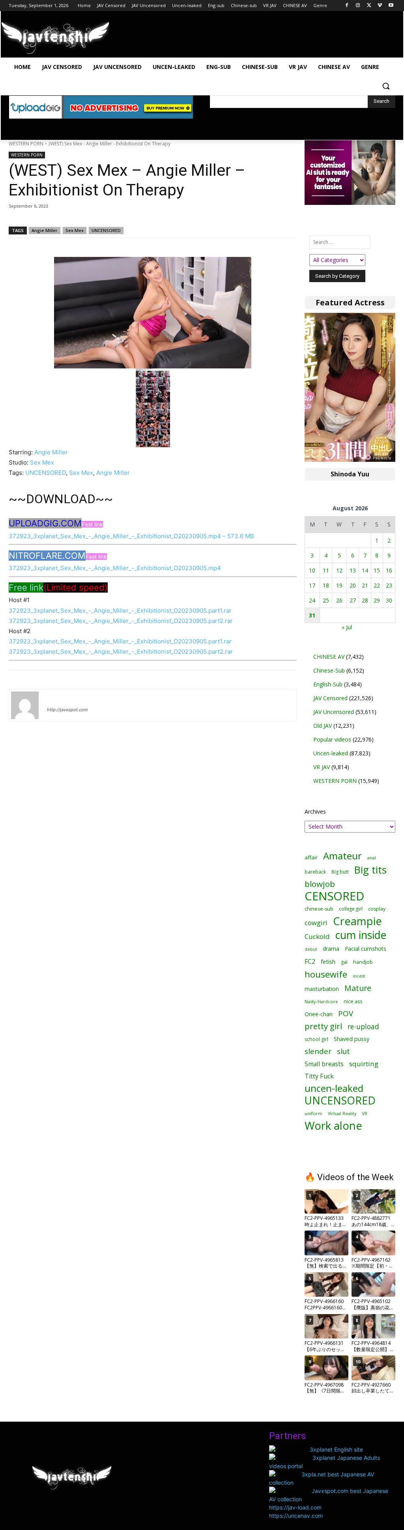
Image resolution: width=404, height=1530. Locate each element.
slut (343, 1051)
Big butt (340, 871)
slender (318, 1051)
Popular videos (332, 739)
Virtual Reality (342, 1113)
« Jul (347, 627)
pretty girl (323, 1026)
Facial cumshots (365, 948)
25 (326, 600)
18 (326, 585)
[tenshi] (25, 705)
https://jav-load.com (295, 1507)
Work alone (333, 1125)
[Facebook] (347, 5)
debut (311, 949)
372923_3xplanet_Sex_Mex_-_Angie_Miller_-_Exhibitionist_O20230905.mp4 (115, 568)
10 (312, 570)
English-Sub (327, 684)
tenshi (56, 698)
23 (389, 585)
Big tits (370, 870)
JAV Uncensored (333, 712)
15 (377, 570)
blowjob (320, 884)
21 (365, 585)
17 (312, 585)
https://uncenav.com (296, 1515)
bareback (315, 871)
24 (312, 600)
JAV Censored (330, 698)
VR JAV (321, 767)
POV (345, 1013)
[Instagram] (358, 5)
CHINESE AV (328, 656)
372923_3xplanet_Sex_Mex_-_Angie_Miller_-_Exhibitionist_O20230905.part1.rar (120, 610)
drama (331, 948)
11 (326, 570)
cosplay (376, 908)
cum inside (360, 935)
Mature (357, 988)
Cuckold (317, 936)
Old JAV (322, 725)
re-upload (363, 1026)
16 (389, 570)
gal (344, 962)
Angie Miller (45, 230)
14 (365, 570)
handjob (363, 962)
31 (312, 615)
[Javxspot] (55, 38)
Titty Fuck (319, 1076)
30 (389, 600)
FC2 (310, 961)
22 (377, 585)
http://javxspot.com (67, 709)
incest (359, 976)
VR (364, 1113)
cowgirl (316, 922)
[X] (369, 5)
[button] (385, 85)
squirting (363, 1064)
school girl (316, 1039)
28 (365, 600)
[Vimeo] (379, 5)
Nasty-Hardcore (321, 1001)
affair (311, 857)
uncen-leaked (334, 1088)
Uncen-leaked (330, 753)
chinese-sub (319, 908)
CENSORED (334, 896)
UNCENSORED (106, 230)
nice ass (353, 1001)
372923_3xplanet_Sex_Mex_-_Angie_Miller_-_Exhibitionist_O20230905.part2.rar (121, 621)
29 (377, 600)
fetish (328, 961)
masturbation (322, 989)
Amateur (342, 855)
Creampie (357, 921)
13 (353, 570)
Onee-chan (319, 1014)
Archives (315, 811)
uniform (313, 1113)
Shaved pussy (351, 1039)
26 (339, 600)
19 (339, 585)
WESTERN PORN (26, 143)
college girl (351, 908)
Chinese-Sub (329, 670)
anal (371, 858)
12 (339, 570)
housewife (326, 974)
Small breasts (324, 1064)
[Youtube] (390, 5)
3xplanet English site (336, 1449)
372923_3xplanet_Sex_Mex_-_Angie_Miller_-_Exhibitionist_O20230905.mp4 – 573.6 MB (131, 536)
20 (353, 585)
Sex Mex (74, 230)
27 (353, 600)
